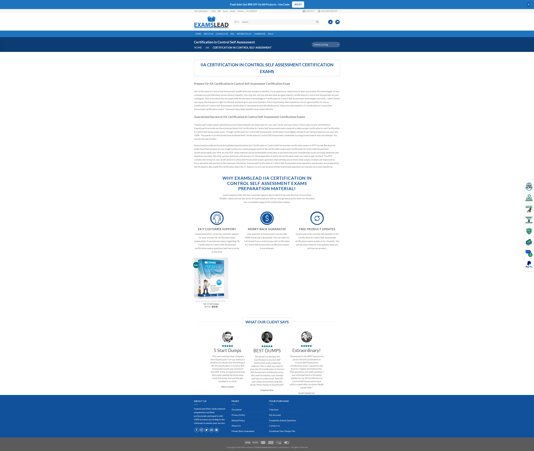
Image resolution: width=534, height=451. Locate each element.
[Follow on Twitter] (206, 430)
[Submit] (317, 22)
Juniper (232, 11)
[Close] (528, 4)
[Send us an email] (211, 430)
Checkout (273, 409)
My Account (275, 415)
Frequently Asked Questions (282, 420)
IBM (219, 11)
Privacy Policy (238, 415)
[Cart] (337, 22)
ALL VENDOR (251, 11)
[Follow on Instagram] (201, 430)
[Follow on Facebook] (196, 430)
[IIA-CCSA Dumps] (211, 278)
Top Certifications (201, 11)
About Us (208, 34)
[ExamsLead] (211, 22)
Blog (270, 34)
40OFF (298, 4)
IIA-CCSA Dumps (211, 304)
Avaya (225, 11)
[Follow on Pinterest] (216, 430)
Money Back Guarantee (243, 431)
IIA (207, 47)
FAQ (232, 34)
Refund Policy (244, 34)
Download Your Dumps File (282, 431)
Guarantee (259, 34)
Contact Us (222, 34)
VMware (240, 11)
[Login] (330, 22)
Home (198, 34)
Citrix (214, 11)
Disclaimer (237, 409)
